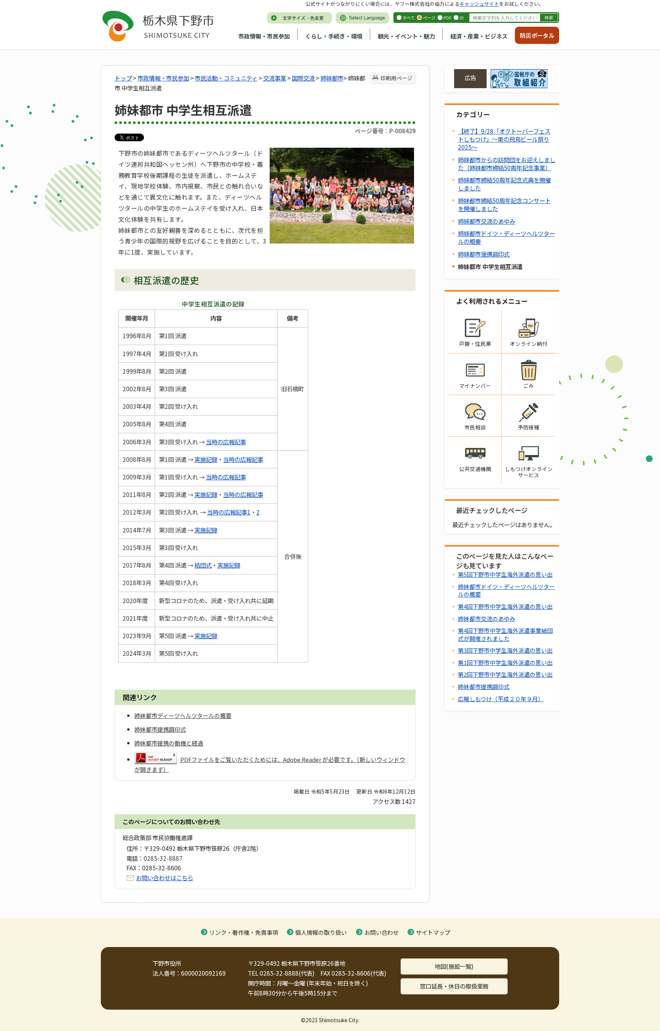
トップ (123, 78)
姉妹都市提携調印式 (484, 254)
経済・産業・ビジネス (479, 36)
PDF (447, 18)
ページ (429, 18)
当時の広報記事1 (229, 512)
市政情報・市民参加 (264, 36)
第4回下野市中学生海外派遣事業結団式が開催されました (505, 634)
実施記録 (205, 459)
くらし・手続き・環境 (333, 36)
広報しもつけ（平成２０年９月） (501, 699)
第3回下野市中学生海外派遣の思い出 (505, 650)
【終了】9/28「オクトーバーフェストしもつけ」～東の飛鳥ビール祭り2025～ (504, 139)
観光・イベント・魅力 (406, 36)
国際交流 (303, 78)
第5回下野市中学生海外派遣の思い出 (505, 574)
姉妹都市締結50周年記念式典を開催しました (504, 184)
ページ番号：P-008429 (385, 130)
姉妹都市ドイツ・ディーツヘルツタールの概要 (506, 237)
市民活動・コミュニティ (226, 78)
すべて (409, 18)
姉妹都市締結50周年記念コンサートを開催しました (504, 204)
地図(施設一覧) (454, 966)
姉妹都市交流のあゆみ (486, 221)
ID (461, 18)
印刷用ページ (396, 78)
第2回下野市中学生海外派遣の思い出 (505, 674)
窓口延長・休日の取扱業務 (454, 986)
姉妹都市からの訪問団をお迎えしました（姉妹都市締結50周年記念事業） (506, 163)
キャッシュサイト (479, 3)
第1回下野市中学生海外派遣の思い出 (505, 662)
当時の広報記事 (226, 441)
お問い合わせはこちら (164, 877)
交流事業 (274, 78)
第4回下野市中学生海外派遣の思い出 (505, 606)
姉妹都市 (331, 78)
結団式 (203, 565)
